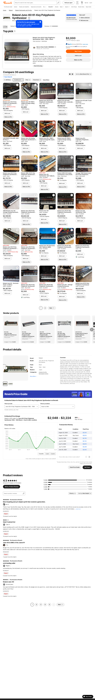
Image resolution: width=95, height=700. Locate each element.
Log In (90, 2)
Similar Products (15, 26)
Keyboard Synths (43, 373)
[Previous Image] (5, 368)
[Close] (40, 21)
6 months (41, 453)
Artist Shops (74, 6)
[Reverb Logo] (7, 2)
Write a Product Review (11, 486)
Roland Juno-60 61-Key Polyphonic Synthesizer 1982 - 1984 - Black (44, 38)
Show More (33, 376)
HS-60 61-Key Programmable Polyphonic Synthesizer (64, 335)
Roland (41, 358)
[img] (51, 47)
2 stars (45, 486)
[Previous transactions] (86, 457)
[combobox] (20, 406)
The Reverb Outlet (8, 6)
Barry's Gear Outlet (42, 47)
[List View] (72, 74)
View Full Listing (38, 66)
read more (78, 509)
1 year (47, 453)
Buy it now (78, 51)
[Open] (37, 406)
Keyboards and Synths (36, 6)
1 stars (45, 489)
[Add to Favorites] (29, 18)
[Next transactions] (89, 457)
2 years (53, 453)
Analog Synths (43, 372)
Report (6, 513)
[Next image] (27, 51)
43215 (78, 40)
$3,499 (85, 447)
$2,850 (85, 435)
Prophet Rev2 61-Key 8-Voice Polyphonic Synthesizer (81, 335)
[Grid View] (70, 74)
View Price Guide (74, 467)
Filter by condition (45, 403)
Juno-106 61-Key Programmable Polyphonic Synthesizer (28, 335)
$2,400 (85, 449)
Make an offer (78, 60)
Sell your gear (68, 2)
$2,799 (85, 438)
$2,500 (85, 432)
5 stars (46, 480)
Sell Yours (87, 467)
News (61, 6)
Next (51, 308)
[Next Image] (25, 368)
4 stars (46, 482)
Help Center (88, 6)
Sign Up (86, 2)
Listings (5, 26)
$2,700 (85, 441)
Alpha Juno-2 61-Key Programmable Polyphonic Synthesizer (46, 335)
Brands (56, 6)
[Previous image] (6, 51)
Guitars (15, 6)
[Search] (58, 2)
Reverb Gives (81, 6)
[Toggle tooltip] (15, 31)
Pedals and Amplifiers (24, 6)
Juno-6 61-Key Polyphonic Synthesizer (10, 334)
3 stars (46, 484)
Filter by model (8, 403)
